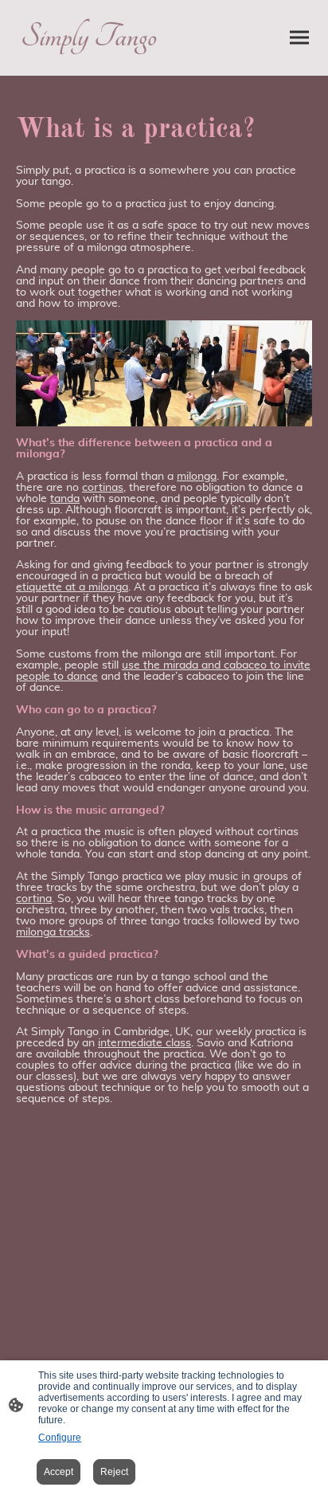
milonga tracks (53, 932)
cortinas (102, 487)
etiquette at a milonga (72, 587)
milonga (197, 476)
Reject (114, 1471)
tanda (65, 498)
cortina (34, 898)
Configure (59, 1437)
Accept (58, 1471)
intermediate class (144, 1043)
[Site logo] (88, 62)
